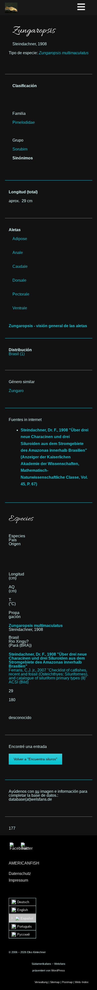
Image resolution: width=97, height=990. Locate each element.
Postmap (67, 982)
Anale (17, 252)
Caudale (20, 266)
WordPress (58, 970)
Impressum (18, 880)
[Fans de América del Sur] (11, 7)
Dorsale (19, 280)
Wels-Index (82, 982)
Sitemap (55, 982)
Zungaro (16, 391)
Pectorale (20, 294)
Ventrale (19, 308)
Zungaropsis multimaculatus (36, 625)
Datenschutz (20, 873)
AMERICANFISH (24, 863)
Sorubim (19, 149)
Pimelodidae (23, 122)
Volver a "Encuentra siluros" (35, 759)
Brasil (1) (17, 354)
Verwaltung (41, 982)
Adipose (19, 239)
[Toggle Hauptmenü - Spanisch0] (86, 7)
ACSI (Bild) (19, 682)
